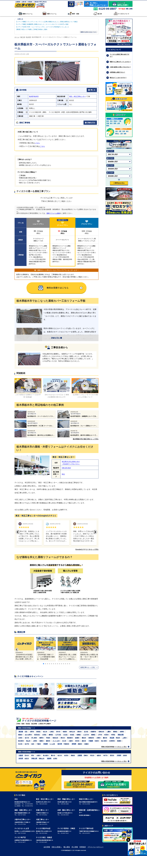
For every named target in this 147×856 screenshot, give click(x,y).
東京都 (21, 731)
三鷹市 (109, 731)
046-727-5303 (22, 815)
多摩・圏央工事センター (66, 810)
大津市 (55, 758)
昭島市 (20, 734)
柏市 (32, 744)
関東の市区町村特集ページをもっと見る (114, 746)
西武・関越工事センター (66, 799)
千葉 (119, 121)
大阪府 (21, 755)
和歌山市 (41, 758)
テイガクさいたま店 (21, 828)
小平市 (100, 734)
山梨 (118, 123)
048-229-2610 (66, 468)
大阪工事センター (42, 819)
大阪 (116, 131)
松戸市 (27, 744)
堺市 (32, 755)
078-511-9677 (22, 842)
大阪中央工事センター (22, 819)
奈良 (127, 131)
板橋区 (79, 734)
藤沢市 (105, 738)
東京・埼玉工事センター (77, 96)
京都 (123, 131)
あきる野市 (28, 734)
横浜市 (84, 738)
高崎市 (80, 744)
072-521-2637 (43, 842)
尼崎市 (86, 755)
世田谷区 (37, 734)
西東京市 (101, 731)
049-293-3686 (65, 804)
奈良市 (27, 758)
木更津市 (112, 741)
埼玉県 (112, 738)
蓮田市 (48, 741)
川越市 (71, 741)
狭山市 (28, 741)
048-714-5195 (22, 833)
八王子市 (86, 734)
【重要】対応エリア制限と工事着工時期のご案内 (31, 29)
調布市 (79, 731)
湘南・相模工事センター (23, 810)
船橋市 (119, 741)
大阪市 (38, 755)
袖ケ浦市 (104, 741)
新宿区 (38, 731)
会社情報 (47, 847)
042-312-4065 (43, 833)
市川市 (20, 744)
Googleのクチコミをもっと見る (86, 549)
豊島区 (115, 731)
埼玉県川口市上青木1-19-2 (71, 461)
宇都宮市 (66, 744)
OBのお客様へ (57, 847)
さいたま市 (56, 741)
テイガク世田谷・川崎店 (66, 828)
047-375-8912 (43, 815)
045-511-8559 (86, 804)
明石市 (92, 755)
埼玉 (63, 474)
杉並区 (72, 734)
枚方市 (60, 755)
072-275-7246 (22, 824)
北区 (26, 731)
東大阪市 (46, 755)
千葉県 (91, 741)
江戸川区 (58, 734)
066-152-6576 (43, 824)
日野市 (32, 731)
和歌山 (117, 133)
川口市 (64, 741)
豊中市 (53, 755)
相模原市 (91, 738)
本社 (16, 799)
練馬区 (51, 734)
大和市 (20, 738)
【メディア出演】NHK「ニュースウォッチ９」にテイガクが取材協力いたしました (42, 27)
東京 (107, 121)
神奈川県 (121, 734)
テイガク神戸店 (20, 837)
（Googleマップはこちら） (71, 464)
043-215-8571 (86, 833)
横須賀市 (70, 738)
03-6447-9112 (65, 833)
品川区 (86, 731)
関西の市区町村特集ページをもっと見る (114, 761)
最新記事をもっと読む (87, 667)
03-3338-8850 (29, 804)
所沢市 (77, 741)
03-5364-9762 (29, 806)
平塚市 (48, 738)
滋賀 (125, 133)
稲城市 (65, 731)
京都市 (125, 755)
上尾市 (124, 738)
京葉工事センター (42, 810)
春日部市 (21, 741)
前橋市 (86, 744)
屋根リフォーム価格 (53, 213)
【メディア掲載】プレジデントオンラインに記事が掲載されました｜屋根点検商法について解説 (47, 21)
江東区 (52, 731)
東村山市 (72, 731)
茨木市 (27, 755)
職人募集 (67, 847)
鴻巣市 (41, 741)
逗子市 (27, 738)
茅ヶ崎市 (34, 738)
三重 (121, 133)
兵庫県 (80, 755)
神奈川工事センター (86, 799)
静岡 (107, 125)
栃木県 (31, 96)
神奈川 (116, 121)
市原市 (97, 741)
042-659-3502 (65, 815)
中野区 (113, 734)
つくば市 (52, 744)
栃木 (111, 123)
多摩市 (122, 731)
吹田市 (66, 755)
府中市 (58, 731)
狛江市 (45, 731)
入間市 (35, 741)
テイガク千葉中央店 (86, 828)
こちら (37, 143)
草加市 (118, 738)
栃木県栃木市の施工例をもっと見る (85, 439)
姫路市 (99, 755)
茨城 (107, 123)
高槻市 (73, 755)
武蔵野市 (93, 731)
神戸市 (105, 755)
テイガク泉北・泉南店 (44, 837)
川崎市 (98, 738)
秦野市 (41, 738)
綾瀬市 (77, 738)
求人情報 (75, 847)
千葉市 (39, 744)
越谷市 (84, 741)
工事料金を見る (119, 183)
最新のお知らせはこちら (88, 32)
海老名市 (55, 738)
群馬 (115, 123)
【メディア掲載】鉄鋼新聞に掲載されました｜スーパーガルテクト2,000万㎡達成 (42, 24)
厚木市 (63, 738)
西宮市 (112, 755)
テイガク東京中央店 (43, 828)
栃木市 (36, 96)
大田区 (44, 734)
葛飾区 (93, 734)
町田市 (106, 734)
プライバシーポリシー (96, 847)
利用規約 (83, 847)
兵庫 (120, 131)
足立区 (65, 734)
